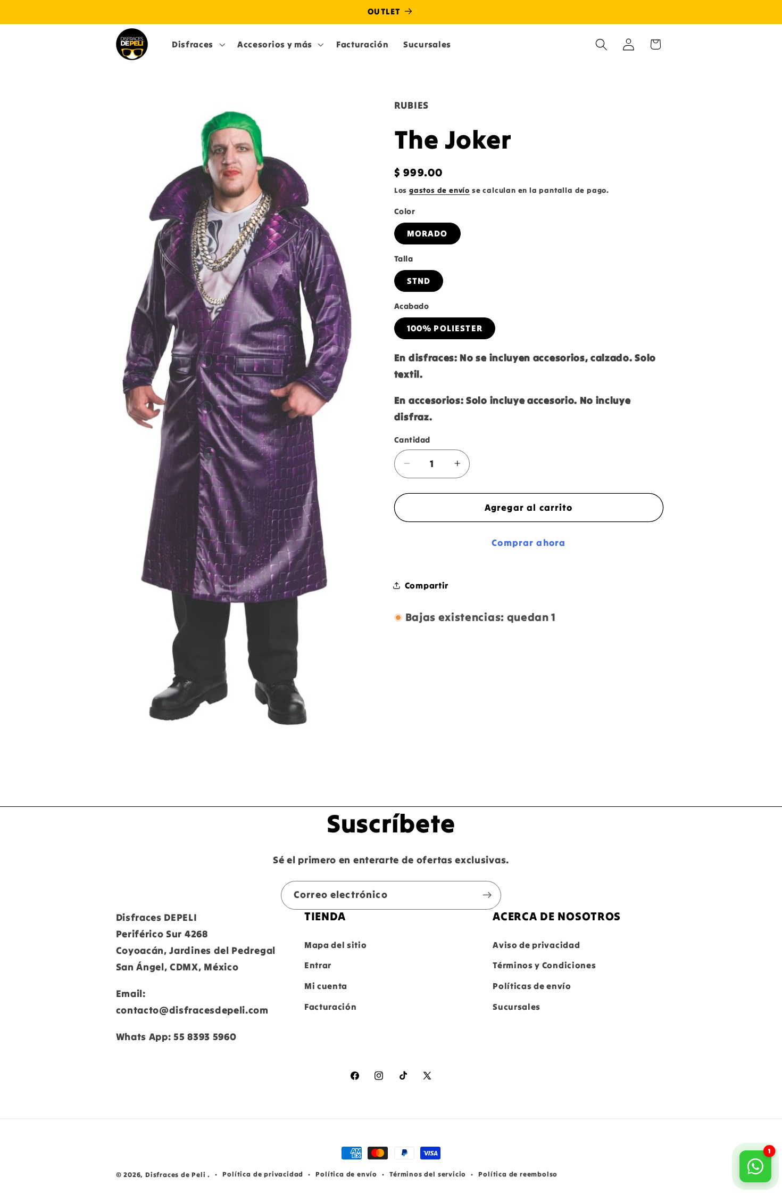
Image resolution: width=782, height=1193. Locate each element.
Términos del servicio (427, 1174)
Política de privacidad (262, 1174)
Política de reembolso (518, 1174)
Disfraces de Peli (175, 1174)
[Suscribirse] (487, 895)
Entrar (317, 965)
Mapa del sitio (335, 944)
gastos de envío (439, 190)
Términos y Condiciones (544, 965)
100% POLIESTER (444, 328)
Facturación (330, 1006)
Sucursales (516, 1006)
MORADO (427, 233)
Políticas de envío (532, 986)
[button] (197, 44)
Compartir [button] (426, 584)
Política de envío (346, 1174)
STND (419, 280)
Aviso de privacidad (536, 944)
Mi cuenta (325, 986)
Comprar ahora (528, 543)
